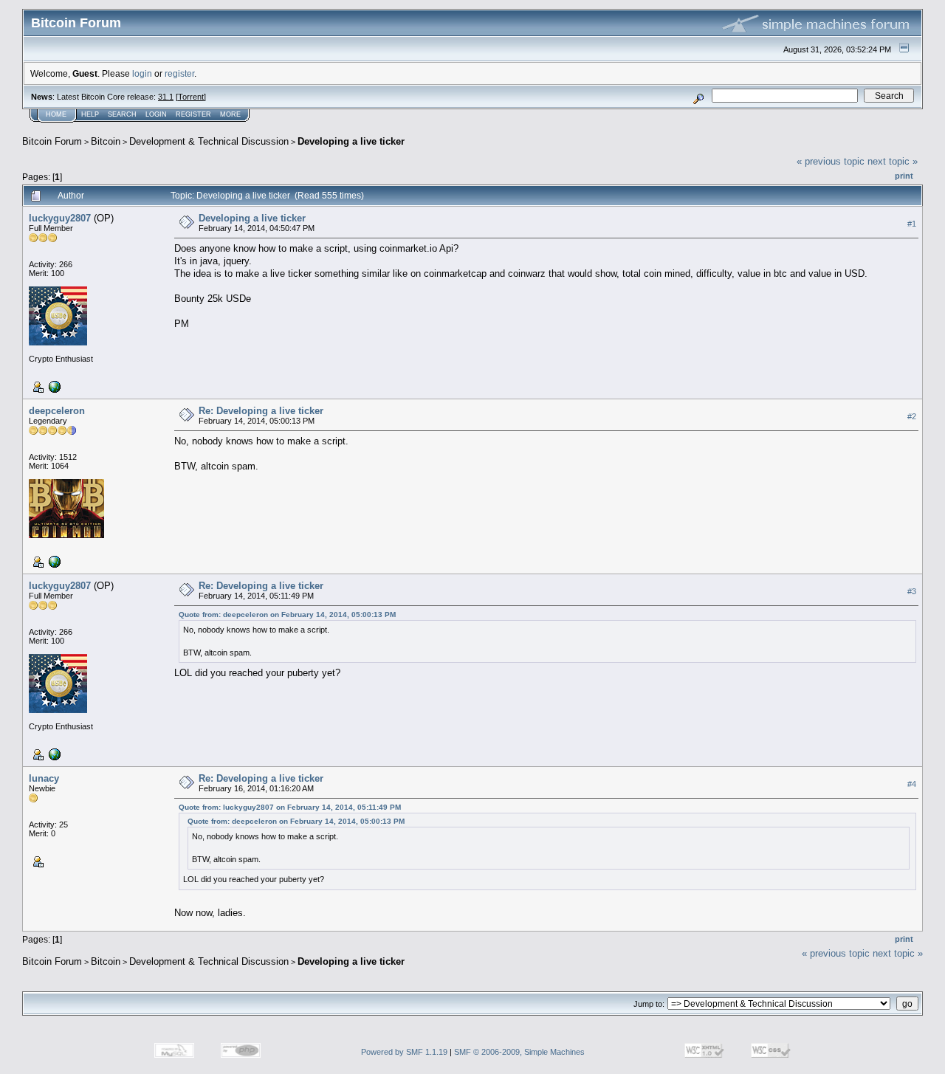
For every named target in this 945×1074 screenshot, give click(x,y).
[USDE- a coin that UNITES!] (53, 386)
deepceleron (57, 410)
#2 (911, 416)
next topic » (892, 161)
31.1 (165, 96)
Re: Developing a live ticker (261, 410)
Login (156, 114)
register (179, 73)
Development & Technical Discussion (209, 141)
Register (193, 114)
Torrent (191, 96)
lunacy (44, 778)
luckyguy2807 (60, 218)
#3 (911, 591)
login (142, 73)
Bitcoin (105, 141)
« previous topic (831, 161)
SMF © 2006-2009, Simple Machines (519, 1051)
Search (122, 114)
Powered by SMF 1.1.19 (404, 1051)
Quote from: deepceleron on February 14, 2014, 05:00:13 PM (287, 614)
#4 (911, 783)
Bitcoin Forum (52, 141)
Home (56, 114)
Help (90, 114)
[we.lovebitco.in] (53, 561)
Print (904, 175)
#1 (911, 223)
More (230, 114)
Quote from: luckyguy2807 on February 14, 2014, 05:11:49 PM (290, 807)
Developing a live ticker (351, 141)
